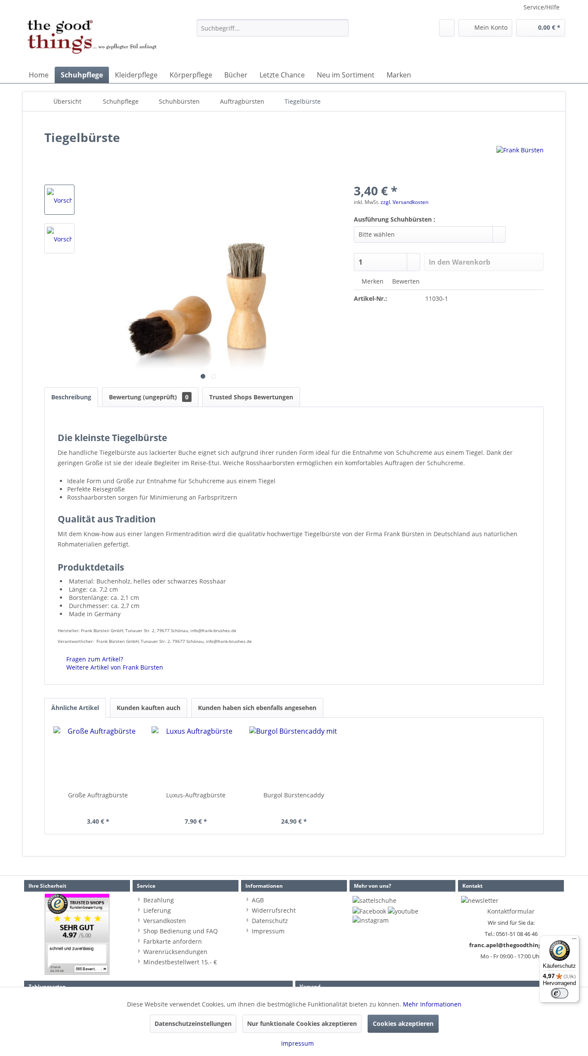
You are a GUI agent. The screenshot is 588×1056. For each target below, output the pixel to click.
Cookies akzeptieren (403, 1023)
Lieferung (157, 910)
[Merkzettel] (447, 28)
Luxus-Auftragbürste (196, 795)
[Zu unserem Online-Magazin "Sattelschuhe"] (374, 900)
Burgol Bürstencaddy (293, 795)
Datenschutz (270, 921)
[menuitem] (273, 28)
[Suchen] (341, 28)
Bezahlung (158, 900)
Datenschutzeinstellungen (193, 1023)
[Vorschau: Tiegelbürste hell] (59, 238)
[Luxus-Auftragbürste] (196, 756)
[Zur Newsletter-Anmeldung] (479, 900)
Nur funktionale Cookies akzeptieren (302, 1023)
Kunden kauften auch (148, 708)
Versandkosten (164, 921)
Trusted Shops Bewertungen (251, 397)
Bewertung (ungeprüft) (149, 397)
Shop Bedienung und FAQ (180, 931)
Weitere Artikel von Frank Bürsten (114, 667)
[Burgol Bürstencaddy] (294, 756)
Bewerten (405, 281)
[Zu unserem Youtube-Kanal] (403, 911)
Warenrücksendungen (175, 952)
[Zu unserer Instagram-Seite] (371, 920)
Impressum (268, 931)
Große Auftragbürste (98, 795)
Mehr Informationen (432, 1004)
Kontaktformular (511, 911)
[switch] (559, 993)
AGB (258, 900)
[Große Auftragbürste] (98, 756)
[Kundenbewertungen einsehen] (77, 934)
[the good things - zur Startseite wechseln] (92, 40)
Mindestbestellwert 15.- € (180, 962)
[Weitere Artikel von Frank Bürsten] (520, 161)
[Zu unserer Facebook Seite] (369, 911)
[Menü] (574, 941)
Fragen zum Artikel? (94, 659)
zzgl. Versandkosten (404, 202)
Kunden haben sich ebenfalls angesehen (257, 708)
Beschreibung (71, 397)
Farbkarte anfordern (172, 941)
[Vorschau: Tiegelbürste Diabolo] (59, 200)
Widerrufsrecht (274, 910)
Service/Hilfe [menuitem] (541, 7)
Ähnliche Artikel (75, 708)
